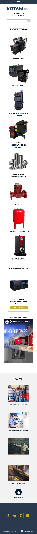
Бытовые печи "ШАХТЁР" (18, 86)
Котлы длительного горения (18, 114)
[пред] (4, 293)
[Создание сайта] (27, 531)
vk (14, 515)
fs (8, 515)
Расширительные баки (18, 231)
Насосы (18, 204)
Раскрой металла (18, 483)
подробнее (18, 308)
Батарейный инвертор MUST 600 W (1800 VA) (18, 301)
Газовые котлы (18, 259)
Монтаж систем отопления (18, 404)
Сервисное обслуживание (18, 430)
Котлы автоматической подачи (18, 145)
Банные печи (18, 58)
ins (27, 515)
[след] (32, 293)
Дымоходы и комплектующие (18, 175)
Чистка (18, 457)
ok (20, 515)
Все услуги (18, 497)
